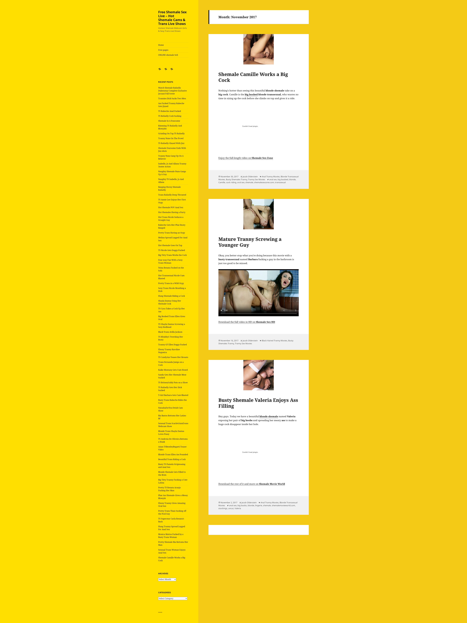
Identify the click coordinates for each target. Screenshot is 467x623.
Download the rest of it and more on (251, 483)
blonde (292, 179)
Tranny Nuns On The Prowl (171, 138)
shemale (249, 182)
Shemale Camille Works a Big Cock (253, 77)
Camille (221, 182)
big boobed (283, 179)
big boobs (242, 505)
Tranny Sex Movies (256, 179)
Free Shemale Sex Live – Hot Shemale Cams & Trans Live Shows (172, 18)
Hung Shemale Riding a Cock (171, 296)
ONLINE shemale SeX (168, 55)
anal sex (273, 179)
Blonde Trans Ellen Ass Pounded (173, 454)
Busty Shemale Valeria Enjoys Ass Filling (258, 403)
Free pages (163, 50)
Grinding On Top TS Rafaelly (171, 133)
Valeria (238, 508)
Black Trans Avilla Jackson (170, 332)
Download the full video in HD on (246, 322)
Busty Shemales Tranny (236, 179)
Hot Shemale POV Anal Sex (170, 207)
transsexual (280, 182)
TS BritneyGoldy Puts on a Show (173, 382)
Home (161, 45)
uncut (231, 508)
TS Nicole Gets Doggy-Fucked (171, 250)
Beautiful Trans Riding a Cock (172, 459)
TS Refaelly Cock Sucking (169, 116)
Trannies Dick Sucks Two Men (172, 98)
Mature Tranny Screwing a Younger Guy (250, 242)
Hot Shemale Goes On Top (170, 245)
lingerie (258, 505)
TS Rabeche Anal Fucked (169, 111)
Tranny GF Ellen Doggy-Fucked (172, 344)
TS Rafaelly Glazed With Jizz (171, 143)
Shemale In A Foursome (169, 121)
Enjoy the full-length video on (245, 158)
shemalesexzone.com (264, 182)
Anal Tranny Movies (271, 176)
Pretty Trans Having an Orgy (171, 232)
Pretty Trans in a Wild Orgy (171, 283)
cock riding (231, 182)
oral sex (240, 182)
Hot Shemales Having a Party (171, 212)
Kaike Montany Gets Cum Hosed (173, 370)
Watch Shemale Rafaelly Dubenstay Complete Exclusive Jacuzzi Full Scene (172, 90)
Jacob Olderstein (250, 176)
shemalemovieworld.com (283, 505)
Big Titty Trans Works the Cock (172, 255)
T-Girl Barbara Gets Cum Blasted (173, 395)
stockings (222, 508)
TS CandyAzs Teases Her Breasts (173, 357)
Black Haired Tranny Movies (274, 340)
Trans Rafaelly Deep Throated (172, 194)
